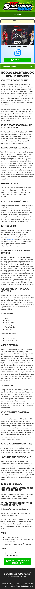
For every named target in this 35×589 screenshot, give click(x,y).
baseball (10, 239)
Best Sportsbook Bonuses (15, 584)
